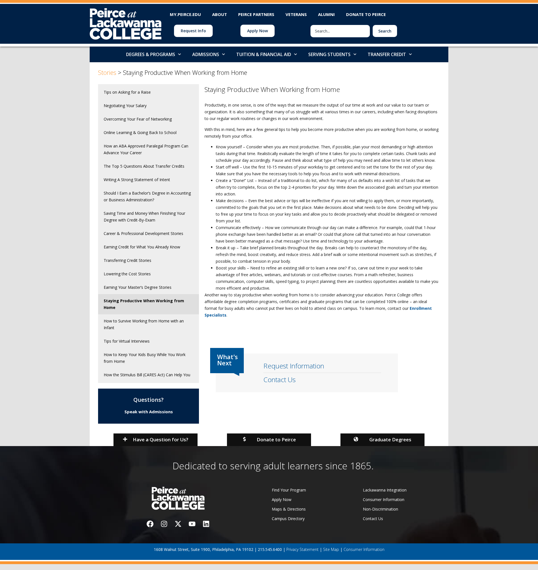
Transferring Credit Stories (127, 260)
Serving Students (329, 54)
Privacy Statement (302, 549)
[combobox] (340, 31)
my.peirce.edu (185, 14)
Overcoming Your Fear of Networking (138, 119)
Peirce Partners (256, 14)
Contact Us (279, 379)
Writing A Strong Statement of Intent (137, 179)
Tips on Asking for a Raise (127, 92)
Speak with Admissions (148, 411)
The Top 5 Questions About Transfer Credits (144, 166)
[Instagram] (164, 524)
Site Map (331, 549)
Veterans (296, 14)
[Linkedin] (206, 524)
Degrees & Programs (150, 54)
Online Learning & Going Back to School (140, 132)
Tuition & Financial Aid (263, 54)
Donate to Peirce (366, 14)
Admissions (205, 54)
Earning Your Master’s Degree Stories (137, 287)
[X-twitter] (178, 524)
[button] (155, 439)
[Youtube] (192, 524)
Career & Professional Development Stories (143, 233)
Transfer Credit (387, 54)
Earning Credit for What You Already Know (142, 247)
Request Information (293, 365)
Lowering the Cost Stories (127, 273)
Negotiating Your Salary (125, 105)
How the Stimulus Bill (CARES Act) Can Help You (147, 374)
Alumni (326, 14)
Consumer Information (364, 549)
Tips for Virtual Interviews (127, 341)
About (219, 14)
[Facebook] (150, 524)
